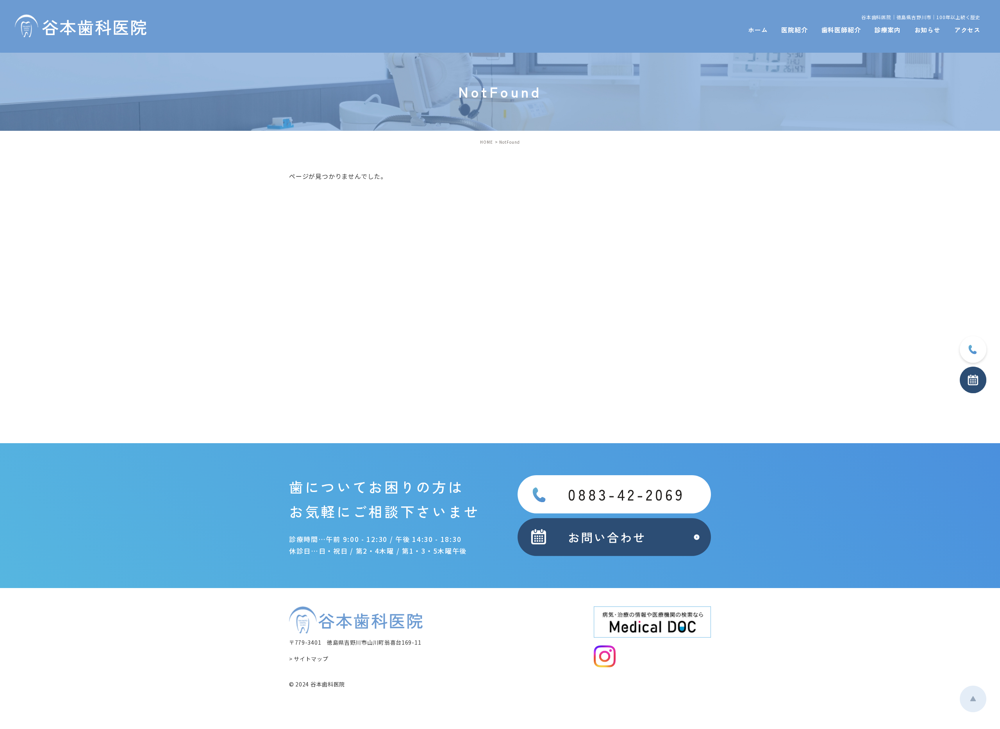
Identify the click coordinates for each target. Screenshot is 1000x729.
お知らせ (927, 29)
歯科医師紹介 (841, 29)
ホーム (758, 29)
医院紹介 (794, 29)
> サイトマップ (309, 659)
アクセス (967, 29)
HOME (486, 142)
